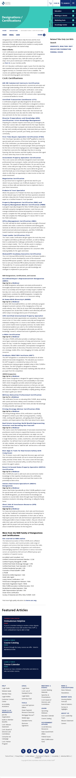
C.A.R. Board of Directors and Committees (7, 732)
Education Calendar (47, 716)
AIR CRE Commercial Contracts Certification (20, 83)
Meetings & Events (61, 16)
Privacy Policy (19, 756)
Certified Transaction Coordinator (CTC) (19, 99)
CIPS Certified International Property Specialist (22, 316)
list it (7, 63)
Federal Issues (56, 52)
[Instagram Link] (52, 751)
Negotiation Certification (13, 178)
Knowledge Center (61, 25)
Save (18, 35)
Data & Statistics (66, 704)
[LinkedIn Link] (47, 751)
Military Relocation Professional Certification (22, 395)
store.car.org (30, 600)
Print (4, 35)
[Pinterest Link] (41, 751)
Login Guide (6, 688)
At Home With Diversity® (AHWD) (16, 299)
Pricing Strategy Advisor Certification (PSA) (21, 409)
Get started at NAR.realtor (13, 538)
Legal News (25, 688)
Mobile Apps (26, 718)
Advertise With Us (66, 756)
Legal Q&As (25, 696)
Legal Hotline (6, 696)
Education (58, 11)
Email (11, 35)
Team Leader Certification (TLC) (16, 235)
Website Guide (6, 691)
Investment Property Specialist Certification (21, 158)
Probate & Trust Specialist (13, 190)
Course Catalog (46, 718)
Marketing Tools (60, 20)
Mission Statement (67, 721)
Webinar (15, 283)
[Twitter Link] (23, 751)
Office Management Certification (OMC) (19, 221)
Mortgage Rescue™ (28, 715)
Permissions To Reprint (42, 756)
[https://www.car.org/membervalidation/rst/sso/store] (50, 3)
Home (4, 30)
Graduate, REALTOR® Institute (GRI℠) (18, 355)
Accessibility (55, 756)
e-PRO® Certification (11, 334)
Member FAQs (6, 694)
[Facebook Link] (29, 751)
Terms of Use (9, 756)
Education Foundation (60, 49)
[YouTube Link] (35, 751)
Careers (63, 723)
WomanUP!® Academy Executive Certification (21, 254)
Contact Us (38, 758)
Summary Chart (27, 699)
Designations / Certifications (32, 30)
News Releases (66, 690)
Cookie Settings (29, 756)
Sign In (56, 3)
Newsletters (65, 693)
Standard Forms (27, 721)
